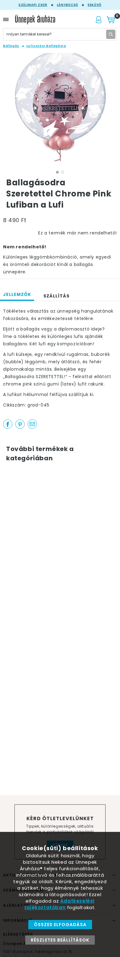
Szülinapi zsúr (32, 5)
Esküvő (95, 5)
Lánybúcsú (67, 5)
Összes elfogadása (60, 924)
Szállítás (56, 296)
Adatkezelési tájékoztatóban (59, 904)
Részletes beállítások (60, 940)
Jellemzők (17, 294)
